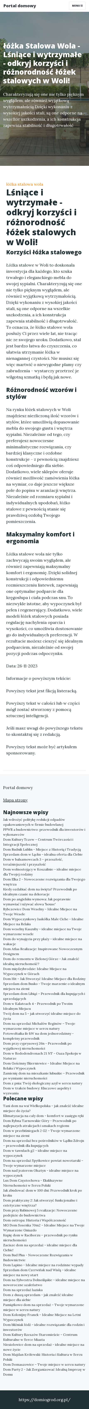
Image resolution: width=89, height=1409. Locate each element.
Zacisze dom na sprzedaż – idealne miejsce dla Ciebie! (40, 1247)
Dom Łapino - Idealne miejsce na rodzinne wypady (43, 1265)
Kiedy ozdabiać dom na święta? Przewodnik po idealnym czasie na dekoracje (40, 891)
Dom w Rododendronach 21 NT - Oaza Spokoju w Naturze (42, 1055)
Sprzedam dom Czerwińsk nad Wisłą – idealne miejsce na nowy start (39, 1272)
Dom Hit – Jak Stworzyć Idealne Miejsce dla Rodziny (44, 979)
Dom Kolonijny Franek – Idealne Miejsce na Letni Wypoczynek (42, 1317)
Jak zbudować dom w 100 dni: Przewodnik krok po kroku (42, 1192)
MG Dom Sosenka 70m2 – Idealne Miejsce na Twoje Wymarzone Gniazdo (43, 1227)
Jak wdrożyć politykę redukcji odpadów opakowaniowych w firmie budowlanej (34, 822)
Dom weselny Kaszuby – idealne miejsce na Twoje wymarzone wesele (42, 931)
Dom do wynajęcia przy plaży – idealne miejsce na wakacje (42, 941)
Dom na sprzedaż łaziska (23, 1290)
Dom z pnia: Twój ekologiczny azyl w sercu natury (42, 1083)
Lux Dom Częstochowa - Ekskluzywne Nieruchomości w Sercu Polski (33, 1182)
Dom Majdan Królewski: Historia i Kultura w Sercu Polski (42, 1357)
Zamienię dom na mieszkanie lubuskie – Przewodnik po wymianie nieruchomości (43, 1075)
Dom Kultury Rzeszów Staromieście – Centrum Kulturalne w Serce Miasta (40, 1337)
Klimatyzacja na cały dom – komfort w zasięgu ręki (43, 1116)
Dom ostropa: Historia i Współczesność (34, 1220)
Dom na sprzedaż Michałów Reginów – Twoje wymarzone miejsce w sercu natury (39, 1026)
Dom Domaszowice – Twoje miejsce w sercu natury (44, 1364)
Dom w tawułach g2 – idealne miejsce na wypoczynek (35, 1153)
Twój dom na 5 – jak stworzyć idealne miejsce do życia (42, 1016)
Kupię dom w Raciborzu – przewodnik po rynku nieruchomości (40, 1237)
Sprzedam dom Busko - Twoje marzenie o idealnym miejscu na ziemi (44, 986)
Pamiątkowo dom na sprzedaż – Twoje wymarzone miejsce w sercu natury (43, 1307)
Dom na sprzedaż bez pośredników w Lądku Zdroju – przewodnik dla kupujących (43, 1143)
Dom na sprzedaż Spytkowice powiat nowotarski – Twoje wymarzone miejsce (43, 1163)
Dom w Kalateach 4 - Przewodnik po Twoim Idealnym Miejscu (38, 1006)
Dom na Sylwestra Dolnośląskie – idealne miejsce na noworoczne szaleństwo (44, 1282)
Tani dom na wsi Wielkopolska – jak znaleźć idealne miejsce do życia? (43, 1108)
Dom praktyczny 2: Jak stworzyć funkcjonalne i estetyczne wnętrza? (40, 1202)
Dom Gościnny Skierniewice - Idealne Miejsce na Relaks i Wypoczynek (41, 1065)
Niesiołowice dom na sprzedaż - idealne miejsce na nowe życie (43, 1347)
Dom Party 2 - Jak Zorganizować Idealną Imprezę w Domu (44, 1371)
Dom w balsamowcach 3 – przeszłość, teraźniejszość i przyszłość (33, 861)
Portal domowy (19, 5)
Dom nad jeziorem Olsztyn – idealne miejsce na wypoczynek (40, 1172)
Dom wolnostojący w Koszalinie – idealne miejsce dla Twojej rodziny (42, 871)
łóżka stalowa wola (24, 184)
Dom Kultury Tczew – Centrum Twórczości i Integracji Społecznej (38, 841)
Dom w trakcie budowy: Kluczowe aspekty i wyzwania (37, 1090)
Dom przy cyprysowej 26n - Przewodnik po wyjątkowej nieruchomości (37, 1045)
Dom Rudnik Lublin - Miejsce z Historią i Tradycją (42, 849)
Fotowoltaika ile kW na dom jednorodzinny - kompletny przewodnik (38, 1035)
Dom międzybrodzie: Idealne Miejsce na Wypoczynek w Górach (34, 971)
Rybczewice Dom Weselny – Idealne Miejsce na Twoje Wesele (40, 911)
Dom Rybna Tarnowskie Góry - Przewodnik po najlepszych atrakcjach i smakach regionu (39, 1123)
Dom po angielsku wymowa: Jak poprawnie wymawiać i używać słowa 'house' (37, 901)
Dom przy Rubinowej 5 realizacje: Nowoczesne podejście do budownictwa (40, 1212)
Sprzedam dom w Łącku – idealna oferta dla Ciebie (43, 854)
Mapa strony (15, 800)
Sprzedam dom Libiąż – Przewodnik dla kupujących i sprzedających (44, 996)
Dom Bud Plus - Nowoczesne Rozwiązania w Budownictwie (38, 1257)
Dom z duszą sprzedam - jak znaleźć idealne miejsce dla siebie (38, 1297)
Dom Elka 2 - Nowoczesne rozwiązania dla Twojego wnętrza (44, 881)
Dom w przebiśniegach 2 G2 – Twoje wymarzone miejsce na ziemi (41, 1133)
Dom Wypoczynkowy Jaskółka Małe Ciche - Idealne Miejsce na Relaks (43, 921)
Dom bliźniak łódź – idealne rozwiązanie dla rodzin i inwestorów (43, 1327)
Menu (76, 5)
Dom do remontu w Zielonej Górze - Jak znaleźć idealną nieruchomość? (41, 961)
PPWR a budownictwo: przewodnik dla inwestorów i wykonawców (44, 832)
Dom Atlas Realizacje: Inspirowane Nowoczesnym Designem (42, 951)
